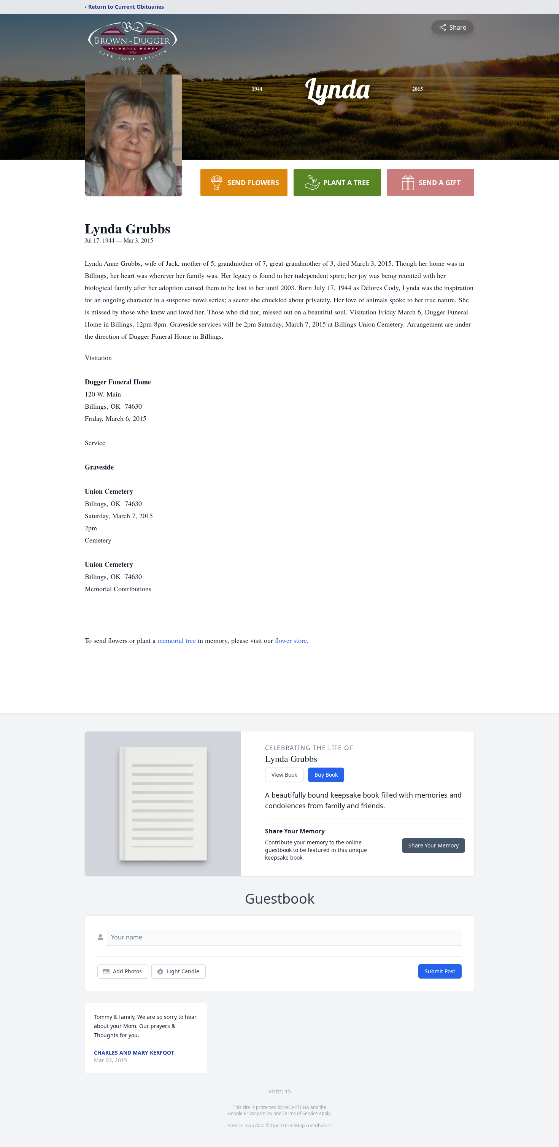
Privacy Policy (258, 1113)
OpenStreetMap (288, 1125)
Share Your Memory (433, 845)
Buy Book (326, 774)
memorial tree (176, 640)
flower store (291, 640)
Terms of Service (300, 1113)
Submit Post (440, 971)
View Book (284, 774)
